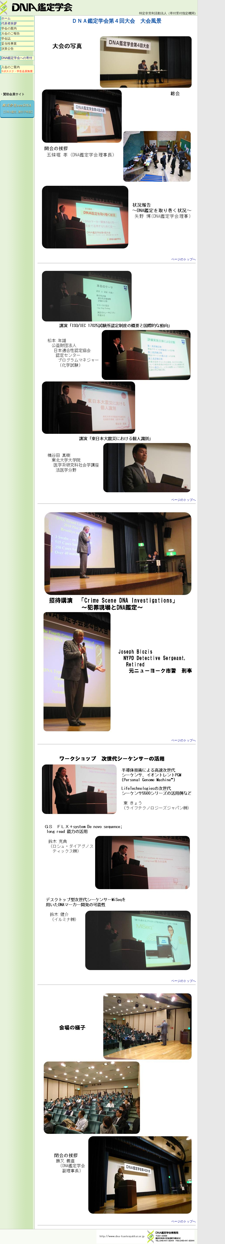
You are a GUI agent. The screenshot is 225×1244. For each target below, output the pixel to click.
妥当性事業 (9, 43)
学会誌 (6, 38)
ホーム (6, 18)
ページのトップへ (183, 259)
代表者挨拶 (9, 23)
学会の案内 (9, 28)
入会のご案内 (17, 69)
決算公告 (7, 48)
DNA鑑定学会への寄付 (16, 58)
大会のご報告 (10, 33)
